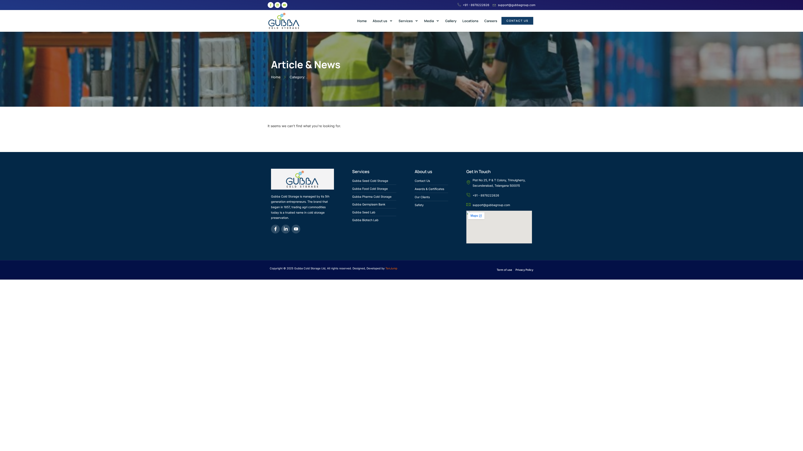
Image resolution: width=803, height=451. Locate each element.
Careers (490, 21)
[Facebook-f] (271, 5)
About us (380, 21)
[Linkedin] (277, 5)
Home (362, 21)
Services (406, 21)
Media (429, 21)
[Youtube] (284, 5)
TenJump (391, 268)
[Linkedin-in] (285, 229)
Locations (470, 21)
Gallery (450, 21)
